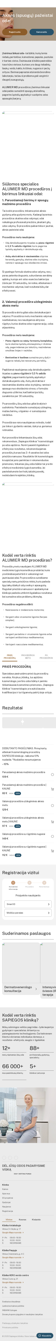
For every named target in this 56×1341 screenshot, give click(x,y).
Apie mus (6, 1194)
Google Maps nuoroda (11, 1232)
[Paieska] (46, 3)
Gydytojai (6, 1202)
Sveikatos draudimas (11, 1302)
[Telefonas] (41, 3)
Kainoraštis (41, 32)
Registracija (7, 1211)
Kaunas (22, 1220)
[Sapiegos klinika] (15, 3)
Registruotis (15, 32)
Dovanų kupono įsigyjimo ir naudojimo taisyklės (22, 1314)
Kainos (5, 1189)
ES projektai (7, 1198)
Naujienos (6, 1207)
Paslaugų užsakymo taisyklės (15, 1323)
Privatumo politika (10, 1327)
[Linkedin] (10, 1158)
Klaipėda (36, 1220)
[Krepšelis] (52, 3)
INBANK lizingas (9, 1310)
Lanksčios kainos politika (13, 1306)
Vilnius (9, 1220)
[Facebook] (4, 1158)
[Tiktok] (16, 1158)
